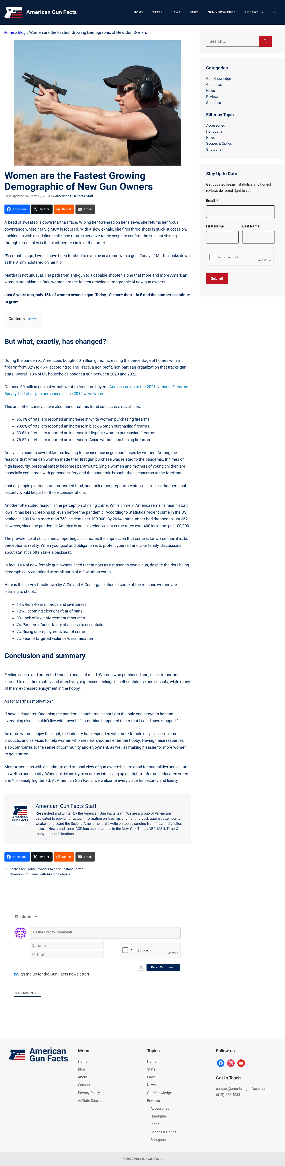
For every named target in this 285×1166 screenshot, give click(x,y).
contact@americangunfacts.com (241, 1089)
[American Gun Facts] (13, 12)
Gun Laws (214, 85)
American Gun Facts (51, 12)
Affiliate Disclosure (92, 1101)
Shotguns (213, 149)
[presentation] (240, 257)
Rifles (210, 137)
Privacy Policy (89, 1093)
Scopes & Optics (219, 143)
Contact (84, 1085)
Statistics (213, 103)
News (194, 12)
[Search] (265, 41)
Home (138, 12)
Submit (217, 278)
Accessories (215, 125)
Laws (176, 12)
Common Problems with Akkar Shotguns (40, 874)
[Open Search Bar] (275, 12)
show (32, 319)
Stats (157, 12)
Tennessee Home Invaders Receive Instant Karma (46, 869)
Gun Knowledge (222, 12)
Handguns (214, 131)
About (82, 1077)
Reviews (251, 12)
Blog (22, 32)
